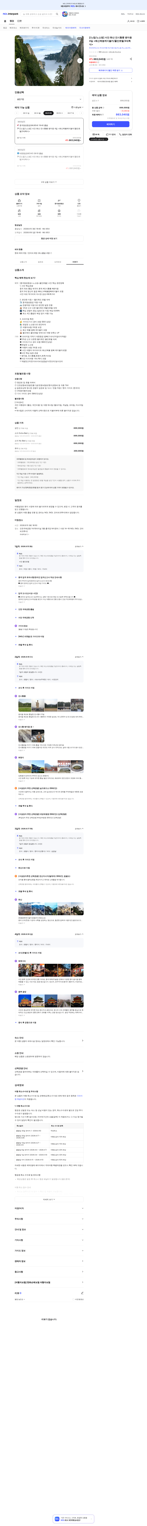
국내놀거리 (57, 28)
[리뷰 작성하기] (82, 1293)
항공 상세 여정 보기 (49, 238)
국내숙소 (46, 28)
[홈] (5, 21)
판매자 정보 (20, 1261)
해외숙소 (13, 28)
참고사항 (19, 1272)
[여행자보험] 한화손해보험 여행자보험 (32, 1282)
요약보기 (78, 546)
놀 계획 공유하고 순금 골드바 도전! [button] (37, 14)
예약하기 (111, 124)
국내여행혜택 (84, 28)
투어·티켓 (36, 28)
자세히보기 (24, 534)
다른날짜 (77, 107)
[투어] (12, 21)
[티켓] (19, 21)
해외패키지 (24, 28)
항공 (5, 28)
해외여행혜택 (70, 28)
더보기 (20, 586)
